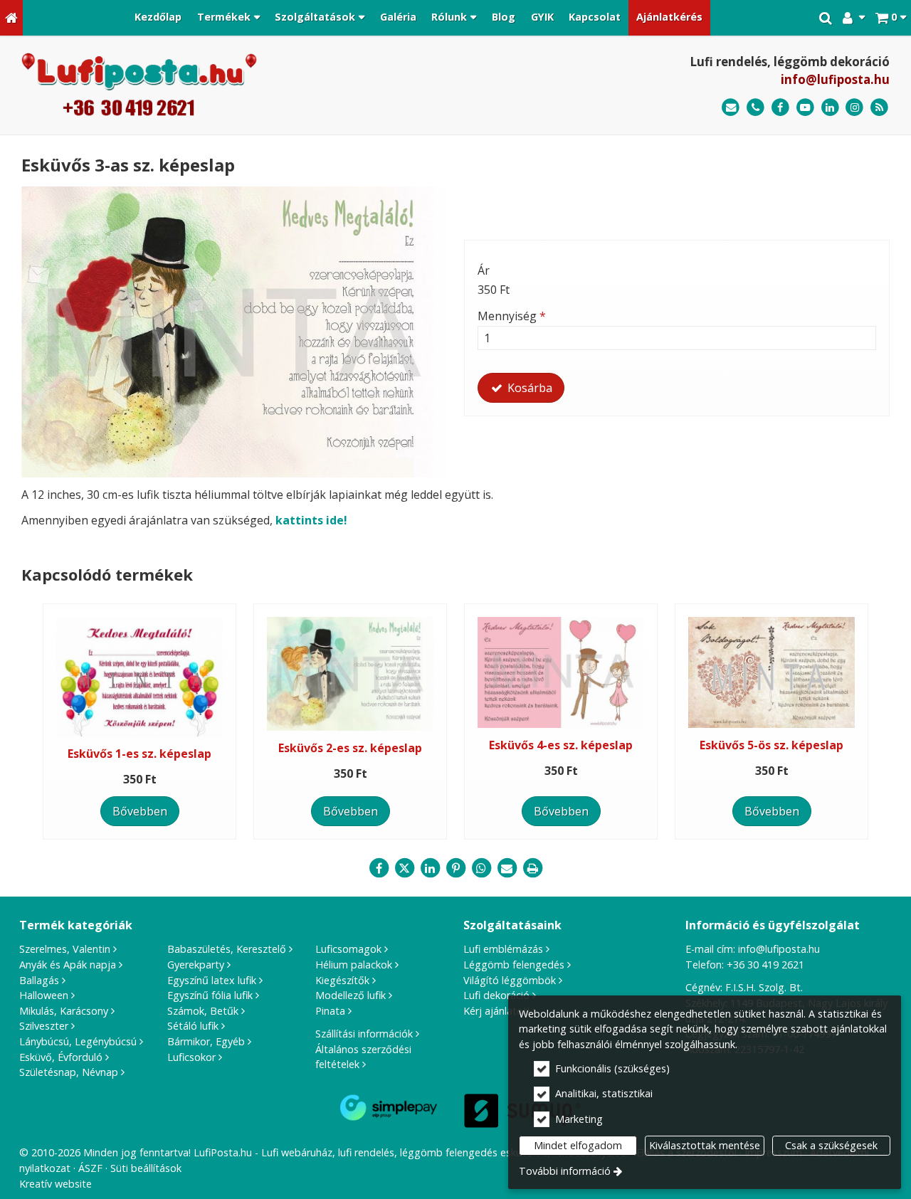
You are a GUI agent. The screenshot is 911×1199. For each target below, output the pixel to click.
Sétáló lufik (192, 1025)
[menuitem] (11, 18)
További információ (565, 1171)
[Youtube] (805, 107)
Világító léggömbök (509, 980)
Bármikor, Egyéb (206, 1041)
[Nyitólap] (11, 18)
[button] (890, 18)
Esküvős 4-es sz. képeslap (561, 745)
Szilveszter (43, 1025)
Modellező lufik (350, 995)
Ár (484, 270)
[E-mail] (730, 107)
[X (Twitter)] (404, 868)
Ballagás (39, 980)
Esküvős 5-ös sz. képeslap (771, 745)
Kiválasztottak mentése (704, 1145)
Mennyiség (512, 316)
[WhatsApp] (481, 868)
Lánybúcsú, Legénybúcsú (78, 1041)
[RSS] (879, 107)
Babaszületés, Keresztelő (226, 949)
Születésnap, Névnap (68, 1072)
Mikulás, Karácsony (63, 1011)
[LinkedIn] (830, 107)
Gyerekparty (195, 964)
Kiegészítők (342, 980)
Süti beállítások (145, 1168)
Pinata (330, 1011)
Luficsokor (191, 1057)
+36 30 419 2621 (765, 964)
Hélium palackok (353, 964)
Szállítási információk (364, 1033)
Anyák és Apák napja (67, 964)
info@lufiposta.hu (835, 79)
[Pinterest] (455, 868)
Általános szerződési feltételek (363, 1057)
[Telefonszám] (755, 107)
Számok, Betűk (202, 1011)
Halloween (43, 995)
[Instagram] (854, 107)
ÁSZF (90, 1168)
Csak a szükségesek (831, 1145)
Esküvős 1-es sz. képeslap (139, 753)
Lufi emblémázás (503, 949)
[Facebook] (780, 107)
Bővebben (139, 811)
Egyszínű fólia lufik (210, 995)
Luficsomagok (348, 949)
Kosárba (528, 388)
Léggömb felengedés (513, 964)
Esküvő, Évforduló (60, 1057)
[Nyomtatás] (532, 868)
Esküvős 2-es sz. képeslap (350, 748)
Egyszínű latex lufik (211, 980)
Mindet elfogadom (578, 1145)
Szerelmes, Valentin (64, 949)
